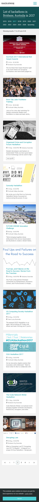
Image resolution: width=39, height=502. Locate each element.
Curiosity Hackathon (14, 185)
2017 (14, 21)
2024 (14, 25)
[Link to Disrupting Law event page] (19, 425)
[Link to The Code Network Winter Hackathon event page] (19, 382)
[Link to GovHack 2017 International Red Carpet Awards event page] (19, 44)
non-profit (10, 158)
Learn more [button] (28, 493)
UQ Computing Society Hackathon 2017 (19, 312)
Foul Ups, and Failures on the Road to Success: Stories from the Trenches (18, 271)
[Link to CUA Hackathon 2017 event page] (19, 342)
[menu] (35, 3)
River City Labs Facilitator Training (16, 100)
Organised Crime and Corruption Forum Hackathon (19, 143)
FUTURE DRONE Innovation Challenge (17, 227)
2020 (29, 21)
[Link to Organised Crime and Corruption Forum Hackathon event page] (19, 130)
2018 (19, 21)
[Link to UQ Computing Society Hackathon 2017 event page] (19, 299)
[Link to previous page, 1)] (10, 462)
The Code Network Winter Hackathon (16, 396)
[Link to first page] (5, 462)
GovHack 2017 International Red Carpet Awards (19, 58)
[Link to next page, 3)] (29, 462)
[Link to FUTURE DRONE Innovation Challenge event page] (19, 213)
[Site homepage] (8, 3)
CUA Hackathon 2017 (14, 354)
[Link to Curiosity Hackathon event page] (19, 173)
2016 (9, 21)
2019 (24, 21)
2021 (34, 21)
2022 (4, 25)
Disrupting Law (12, 437)
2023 (9, 25)
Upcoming (31, 25)
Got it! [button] (20, 498)
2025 (19, 25)
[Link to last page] (34, 462)
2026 (24, 25)
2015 (4, 21)
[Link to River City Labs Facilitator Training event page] (19, 87)
